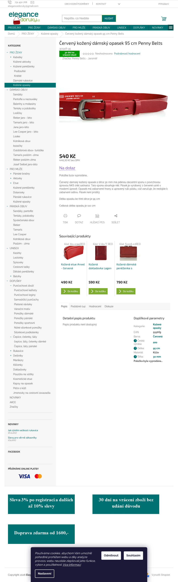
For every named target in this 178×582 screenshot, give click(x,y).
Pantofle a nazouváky (25, 99)
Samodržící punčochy (26, 299)
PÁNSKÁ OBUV (18, 206)
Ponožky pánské (23, 318)
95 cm (156, 348)
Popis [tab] (64, 306)
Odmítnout (111, 555)
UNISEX (14, 248)
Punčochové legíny (25, 295)
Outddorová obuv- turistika (28, 150)
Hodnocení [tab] (95, 306)
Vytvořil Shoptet (161, 574)
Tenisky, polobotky (23, 215)
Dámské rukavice (23, 80)
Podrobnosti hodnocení (127, 53)
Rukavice (18, 351)
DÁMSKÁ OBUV (19, 89)
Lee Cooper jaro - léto (25, 131)
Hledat (109, 18)
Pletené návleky (23, 304)
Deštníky (18, 355)
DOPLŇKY (15, 281)
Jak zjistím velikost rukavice (23, 430)
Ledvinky (18, 257)
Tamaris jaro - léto (23, 122)
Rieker (16, 225)
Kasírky (17, 253)
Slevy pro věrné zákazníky (22, 437)
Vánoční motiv (22, 309)
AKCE (13, 402)
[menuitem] (15, 27)
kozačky (17, 145)
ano (155, 342)
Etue (15, 183)
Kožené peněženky (24, 66)
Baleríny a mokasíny (24, 103)
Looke (16, 136)
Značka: (79, 58)
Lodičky (17, 113)
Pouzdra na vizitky (23, 374)
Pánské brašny (21, 173)
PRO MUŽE (16, 169)
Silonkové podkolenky (26, 332)
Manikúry (18, 360)
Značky (14, 406)
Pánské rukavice (22, 197)
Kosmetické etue (22, 379)
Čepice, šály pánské (25, 346)
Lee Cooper (19, 234)
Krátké (17, 75)
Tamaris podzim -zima (26, 155)
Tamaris (17, 229)
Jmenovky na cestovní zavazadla (31, 392)
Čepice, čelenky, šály (25, 336)
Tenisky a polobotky (24, 108)
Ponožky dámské (23, 313)
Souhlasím (133, 555)
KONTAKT (101, 4)
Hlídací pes (97, 222)
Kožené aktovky (22, 61)
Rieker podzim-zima (24, 159)
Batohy (17, 276)
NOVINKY (15, 397)
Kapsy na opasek (23, 383)
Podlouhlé (20, 71)
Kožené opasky (21, 85)
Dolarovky (19, 192)
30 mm (157, 356)
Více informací (72, 564)
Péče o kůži (19, 388)
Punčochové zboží (23, 285)
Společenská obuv (23, 220)
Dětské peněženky (23, 271)
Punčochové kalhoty (25, 290)
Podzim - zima (21, 243)
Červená (158, 336)
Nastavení (44, 573)
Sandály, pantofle (23, 211)
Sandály (18, 94)
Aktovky (17, 178)
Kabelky (17, 57)
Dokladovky (19, 369)
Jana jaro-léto (21, 127)
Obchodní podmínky (77, 4)
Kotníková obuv (21, 141)
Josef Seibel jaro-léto (25, 164)
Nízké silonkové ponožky (28, 327)
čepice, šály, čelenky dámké (30, 341)
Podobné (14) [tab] (78, 306)
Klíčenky (18, 364)
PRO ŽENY (16, 52)
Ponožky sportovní (24, 323)
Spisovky (18, 262)
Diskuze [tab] (109, 306)
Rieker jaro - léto (22, 117)
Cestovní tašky (21, 267)
